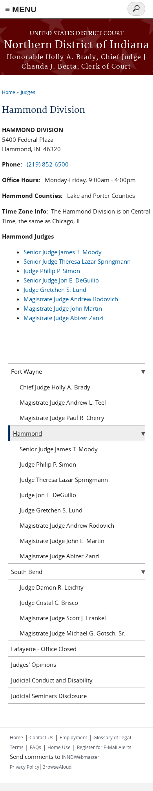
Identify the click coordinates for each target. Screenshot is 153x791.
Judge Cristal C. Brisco (49, 602)
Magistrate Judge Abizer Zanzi (64, 318)
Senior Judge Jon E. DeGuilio (61, 280)
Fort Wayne (26, 371)
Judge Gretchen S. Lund (55, 289)
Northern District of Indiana (76, 45)
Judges (28, 92)
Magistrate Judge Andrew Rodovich (71, 299)
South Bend (26, 572)
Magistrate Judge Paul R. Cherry (62, 418)
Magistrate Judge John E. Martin (62, 541)
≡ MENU (20, 9)
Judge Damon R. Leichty (52, 587)
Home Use (59, 747)
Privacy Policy (24, 767)
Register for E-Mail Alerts (104, 747)
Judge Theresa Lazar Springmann (64, 479)
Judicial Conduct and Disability (52, 680)
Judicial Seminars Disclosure (49, 696)
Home (8, 92)
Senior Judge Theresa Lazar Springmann (77, 261)
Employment (73, 737)
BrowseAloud (56, 767)
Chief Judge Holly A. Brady (55, 387)
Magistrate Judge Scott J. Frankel (63, 618)
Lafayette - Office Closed (43, 649)
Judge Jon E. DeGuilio (48, 495)
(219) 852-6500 (48, 164)
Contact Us (41, 737)
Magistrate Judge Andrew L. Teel (63, 402)
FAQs (35, 747)
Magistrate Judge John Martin (63, 308)
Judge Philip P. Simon (52, 271)
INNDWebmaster (80, 757)
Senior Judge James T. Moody (63, 252)
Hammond (27, 433)
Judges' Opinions (33, 664)
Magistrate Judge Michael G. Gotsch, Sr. (73, 633)
